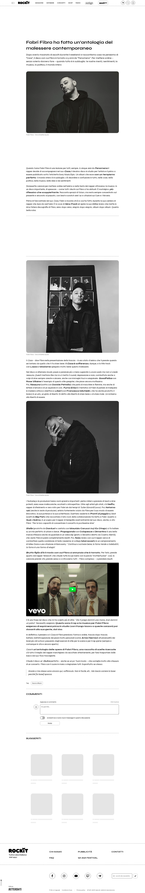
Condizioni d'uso (67, 890)
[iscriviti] (135, 876)
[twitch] (88, 876)
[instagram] (64, 876)
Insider (89, 3)
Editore (10, 887)
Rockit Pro (103, 3)
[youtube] (76, 876)
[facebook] (52, 876)
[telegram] (100, 876)
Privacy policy (81, 890)
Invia (50, 723)
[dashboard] (133, 3)
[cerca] (128, 3)
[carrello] (123, 3)
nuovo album (37, 683)
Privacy (1, 883)
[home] (24, 3)
